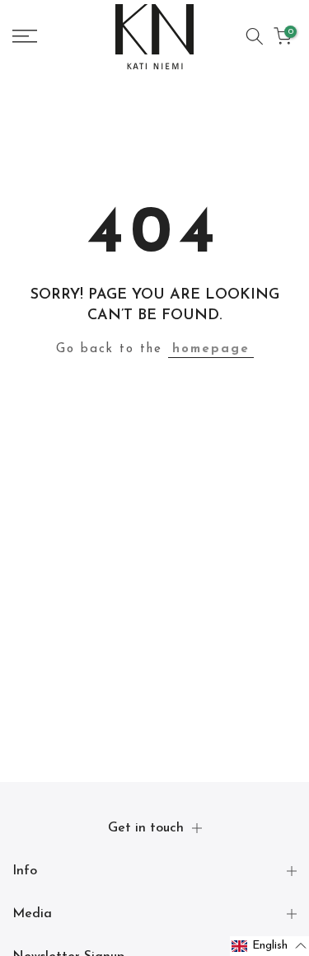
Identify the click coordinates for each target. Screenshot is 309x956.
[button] (269, 946)
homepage (211, 349)
